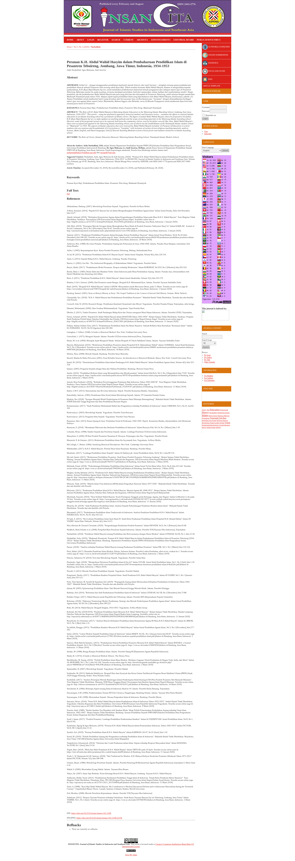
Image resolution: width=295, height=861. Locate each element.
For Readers (208, 376)
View (206, 131)
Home (70, 40)
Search (116, 40)
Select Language (208, 147)
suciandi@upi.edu (107, 152)
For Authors (208, 378)
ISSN (210, 79)
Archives (142, 40)
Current (128, 40)
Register (102, 40)
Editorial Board (183, 40)
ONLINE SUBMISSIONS (218, 55)
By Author (208, 357)
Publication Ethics (208, 40)
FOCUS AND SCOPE (216, 71)
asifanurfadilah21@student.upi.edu (81, 152)
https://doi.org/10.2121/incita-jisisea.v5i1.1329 (91, 813)
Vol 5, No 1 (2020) (81, 47)
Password (205, 111)
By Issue (207, 355)
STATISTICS (213, 63)
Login (90, 40)
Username (205, 107)
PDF (68, 194)
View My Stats (131, 855)
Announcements (160, 40)
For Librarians (209, 380)
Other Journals (209, 362)
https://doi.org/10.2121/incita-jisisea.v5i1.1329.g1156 (99, 818)
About (80, 40)
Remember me (211, 115)
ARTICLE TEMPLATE (211, 86)
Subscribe (207, 134)
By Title (207, 360)
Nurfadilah (95, 47)
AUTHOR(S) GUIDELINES (219, 47)
